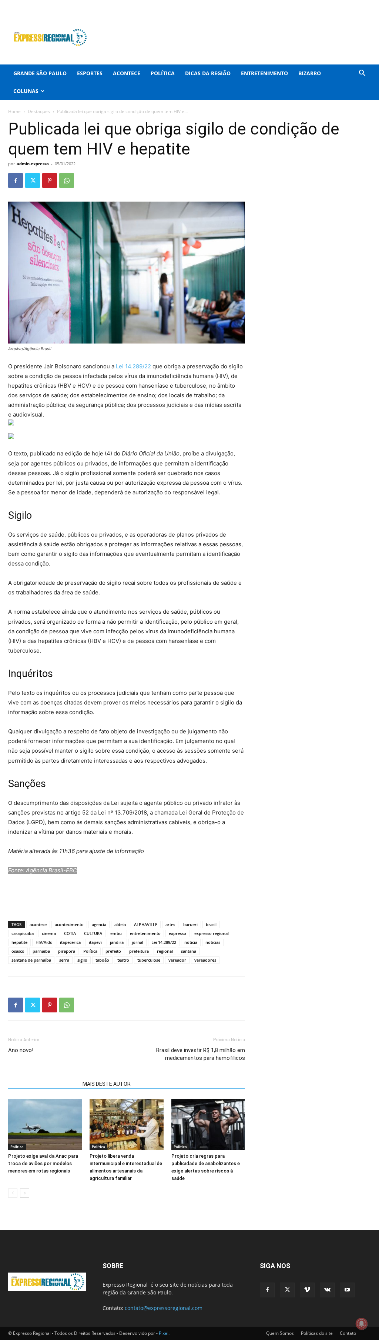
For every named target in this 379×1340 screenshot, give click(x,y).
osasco (17, 951)
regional (165, 951)
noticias (212, 942)
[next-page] (24, 1193)
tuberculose (148, 960)
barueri (190, 924)
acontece (38, 924)
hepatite (19, 942)
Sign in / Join (138, 5)
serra (64, 960)
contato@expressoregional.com (163, 1307)
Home (14, 111)
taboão (102, 960)
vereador (177, 960)
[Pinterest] (49, 180)
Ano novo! (20, 1050)
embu (116, 933)
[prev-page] (12, 1193)
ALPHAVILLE (145, 924)
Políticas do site (317, 1333)
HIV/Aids (44, 942)
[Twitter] (328, 5)
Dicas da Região (208, 73)
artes (170, 924)
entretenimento (145, 933)
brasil (211, 924)
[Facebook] (316, 5)
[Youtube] (365, 5)
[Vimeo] (340, 5)
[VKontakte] (353, 5)
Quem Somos (280, 1333)
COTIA (70, 933)
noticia (190, 942)
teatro (123, 960)
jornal (137, 942)
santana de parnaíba (31, 960)
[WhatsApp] (66, 180)
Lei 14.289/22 (133, 366)
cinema (49, 933)
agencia (99, 924)
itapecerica (70, 942)
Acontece (126, 73)
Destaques (39, 111)
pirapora (66, 951)
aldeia (120, 924)
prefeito (113, 951)
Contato (348, 1333)
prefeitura (139, 951)
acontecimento (69, 924)
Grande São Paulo (40, 73)
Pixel (163, 1333)
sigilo (82, 960)
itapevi (95, 942)
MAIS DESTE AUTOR (107, 1084)
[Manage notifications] (362, 1324)
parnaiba (41, 951)
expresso (177, 933)
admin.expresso (33, 163)
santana (188, 951)
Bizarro (309, 73)
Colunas (25, 90)
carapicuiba (22, 933)
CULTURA (93, 933)
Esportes (90, 73)
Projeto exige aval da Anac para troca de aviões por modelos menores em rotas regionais (43, 1163)
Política (163, 73)
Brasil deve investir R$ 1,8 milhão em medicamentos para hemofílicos (200, 1054)
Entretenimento (264, 73)
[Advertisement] (236, 37)
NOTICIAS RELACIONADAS (43, 1084)
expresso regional (211, 933)
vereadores (205, 960)
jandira (117, 942)
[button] (362, 73)
